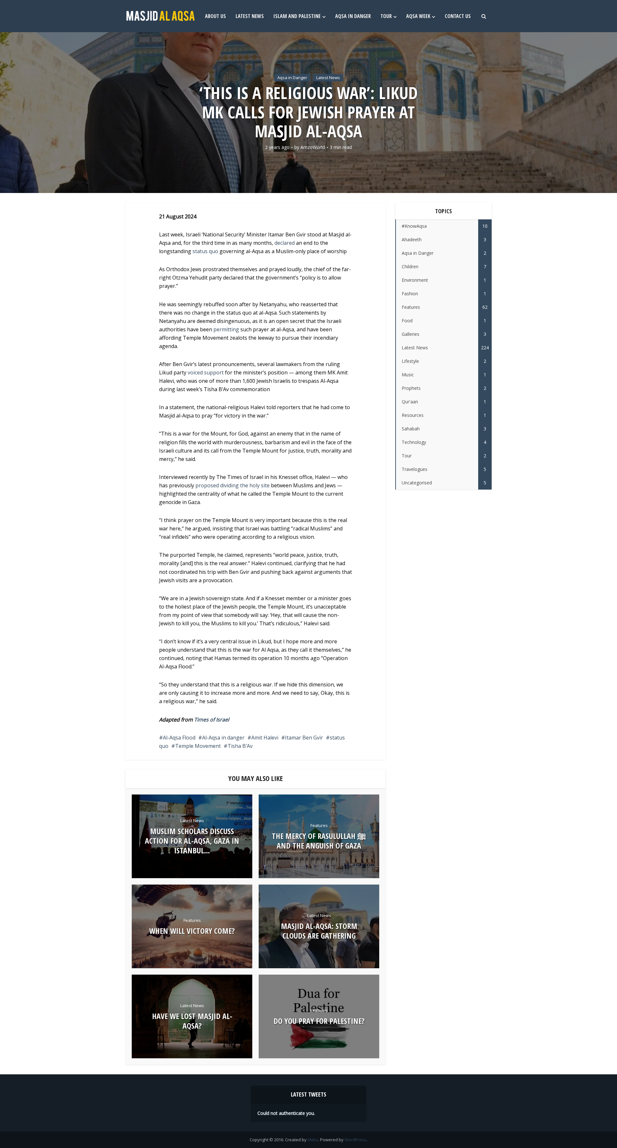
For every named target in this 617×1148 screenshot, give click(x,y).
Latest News (250, 16)
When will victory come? (192, 931)
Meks (313, 1140)
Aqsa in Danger (353, 16)
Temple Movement (198, 745)
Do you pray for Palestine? (319, 1021)
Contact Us (458, 16)
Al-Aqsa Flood (179, 737)
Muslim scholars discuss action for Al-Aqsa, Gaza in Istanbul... (192, 840)
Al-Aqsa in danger (223, 737)
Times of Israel (211, 719)
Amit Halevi (264, 737)
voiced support (206, 372)
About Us (215, 16)
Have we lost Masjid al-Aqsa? (192, 1021)
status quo (205, 251)
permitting (226, 329)
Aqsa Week (418, 16)
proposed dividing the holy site (232, 485)
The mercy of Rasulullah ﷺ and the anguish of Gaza (319, 840)
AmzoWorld (312, 147)
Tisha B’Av (240, 745)
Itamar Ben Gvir (304, 737)
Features (319, 825)
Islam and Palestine (297, 16)
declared (284, 242)
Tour (386, 16)
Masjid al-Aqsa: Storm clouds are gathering (319, 931)
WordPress (355, 1140)
